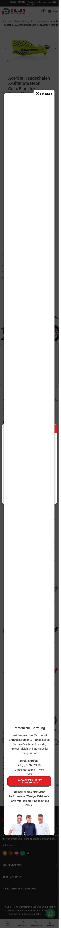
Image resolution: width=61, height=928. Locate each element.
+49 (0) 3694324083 (29, 765)
